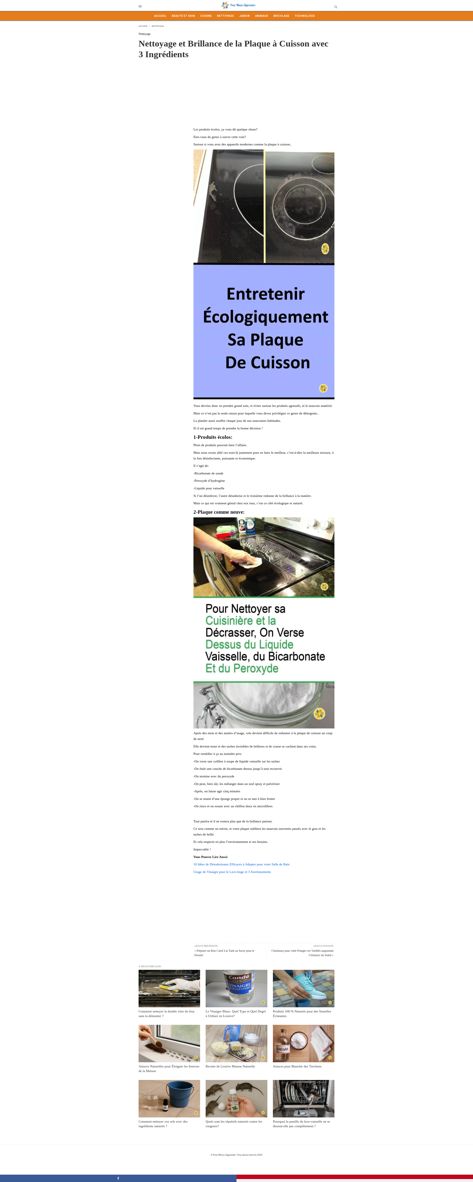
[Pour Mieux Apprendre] (238, 5)
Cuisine (206, 15)
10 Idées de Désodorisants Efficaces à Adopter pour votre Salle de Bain (241, 864)
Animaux (261, 15)
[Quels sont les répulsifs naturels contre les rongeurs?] (236, 1098)
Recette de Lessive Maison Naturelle (230, 1066)
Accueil (160, 15)
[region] (236, 89)
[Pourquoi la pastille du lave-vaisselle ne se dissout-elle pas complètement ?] (303, 1098)
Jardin (244, 15)
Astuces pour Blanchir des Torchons (297, 1066)
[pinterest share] (354, 1177)
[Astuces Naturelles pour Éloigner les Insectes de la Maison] (169, 1043)
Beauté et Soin (183, 15)
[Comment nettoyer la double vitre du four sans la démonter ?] (169, 988)
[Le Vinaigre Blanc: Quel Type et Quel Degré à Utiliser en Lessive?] (236, 988)
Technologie (305, 15)
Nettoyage (225, 15)
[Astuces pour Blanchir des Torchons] (303, 1043)
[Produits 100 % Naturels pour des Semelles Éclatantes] (303, 988)
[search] (335, 6)
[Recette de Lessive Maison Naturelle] (236, 1043)
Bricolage (281, 15)
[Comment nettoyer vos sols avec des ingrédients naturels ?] (169, 1098)
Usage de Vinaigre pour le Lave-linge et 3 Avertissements (232, 872)
